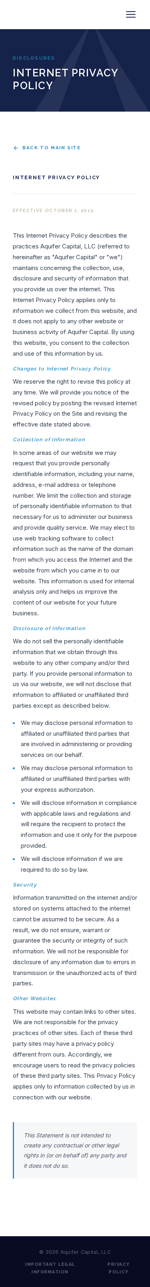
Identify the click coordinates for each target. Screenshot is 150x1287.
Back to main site (51, 147)
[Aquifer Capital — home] (55, 14)
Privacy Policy (119, 1268)
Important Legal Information (50, 1268)
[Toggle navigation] (130, 14)
